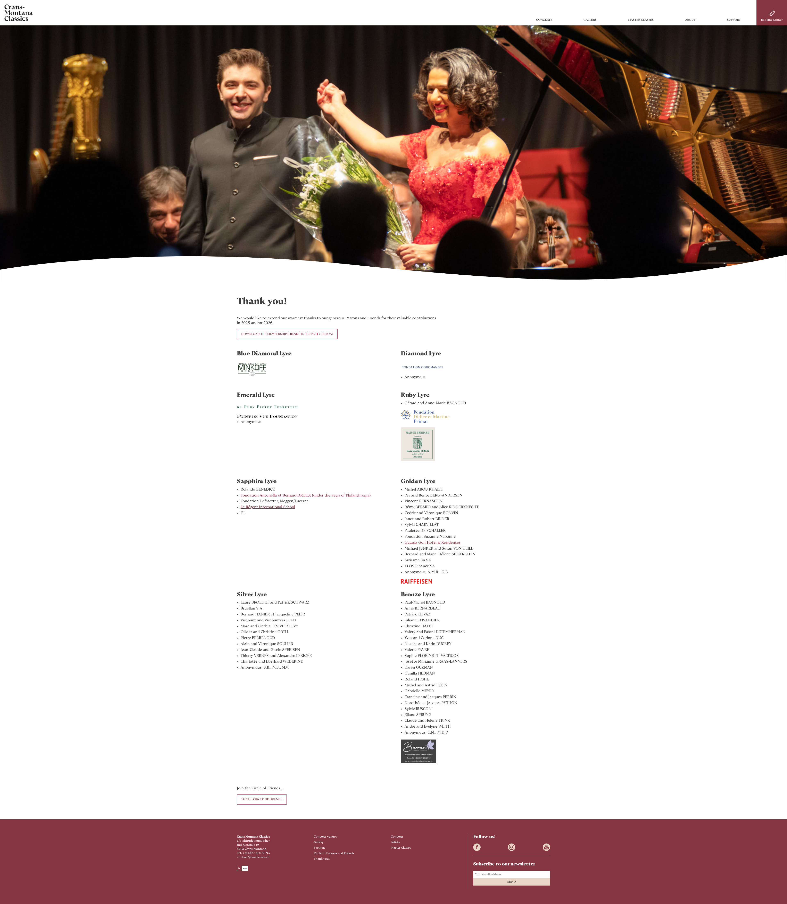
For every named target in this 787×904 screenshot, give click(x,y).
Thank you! (322, 858)
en (245, 868)
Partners (319, 847)
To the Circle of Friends (261, 799)
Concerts (544, 19)
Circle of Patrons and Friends (334, 853)
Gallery (590, 19)
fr (239, 868)
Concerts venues (325, 836)
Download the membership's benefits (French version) (287, 334)
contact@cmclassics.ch (253, 857)
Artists (395, 842)
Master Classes (641, 19)
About (690, 19)
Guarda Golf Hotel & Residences (433, 542)
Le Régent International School (268, 507)
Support (734, 19)
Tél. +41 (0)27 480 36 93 (253, 853)
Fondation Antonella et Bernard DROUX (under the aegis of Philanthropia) (306, 495)
